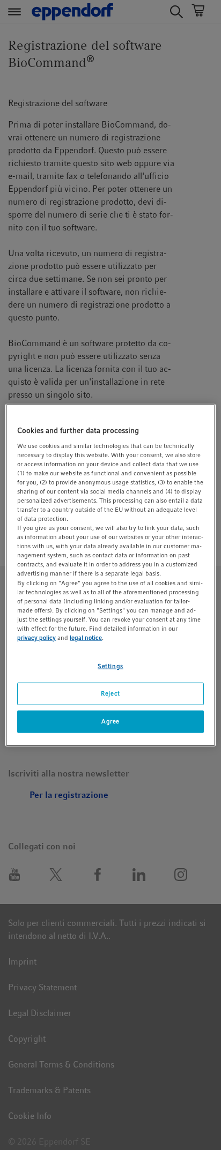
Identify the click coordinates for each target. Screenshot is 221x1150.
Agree (110, 721)
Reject (110, 693)
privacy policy (36, 637)
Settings (110, 666)
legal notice (86, 637)
